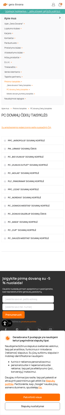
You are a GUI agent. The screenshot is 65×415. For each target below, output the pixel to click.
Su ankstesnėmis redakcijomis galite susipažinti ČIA (26, 127)
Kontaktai (9, 38)
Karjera (7, 33)
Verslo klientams (12, 71)
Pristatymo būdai (12, 47)
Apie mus (10, 18)
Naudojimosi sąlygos (14, 98)
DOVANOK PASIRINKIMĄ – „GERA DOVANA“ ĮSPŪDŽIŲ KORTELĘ (32, 11)
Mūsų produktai (11, 57)
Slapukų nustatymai (32, 406)
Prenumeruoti (13, 314)
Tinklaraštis (9, 67)
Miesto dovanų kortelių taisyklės (20, 93)
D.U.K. (7, 62)
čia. (40, 387)
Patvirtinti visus (32, 397)
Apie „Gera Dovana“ (13, 23)
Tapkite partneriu (12, 76)
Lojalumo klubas (12, 28)
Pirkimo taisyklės (12, 81)
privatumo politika (28, 321)
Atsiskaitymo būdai (13, 52)
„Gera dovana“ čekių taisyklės (19, 85)
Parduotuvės (10, 42)
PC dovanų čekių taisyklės (17, 89)
